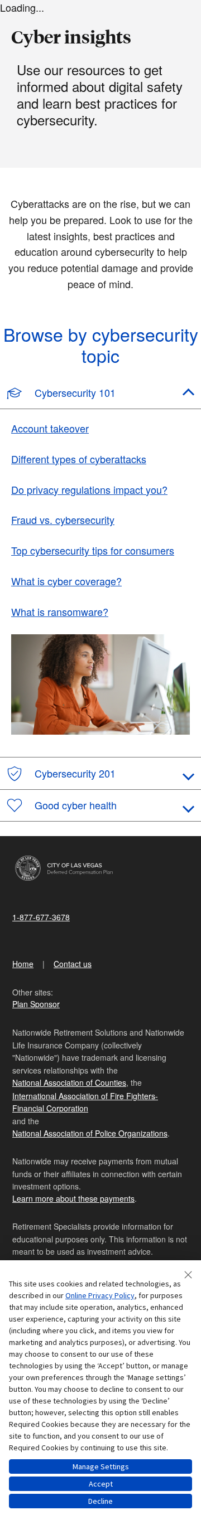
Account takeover (50, 428)
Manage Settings (101, 1466)
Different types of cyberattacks (78, 458)
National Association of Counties (69, 1082)
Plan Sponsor (36, 1003)
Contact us (73, 963)
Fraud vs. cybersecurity (62, 519)
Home (23, 963)
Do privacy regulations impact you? (89, 489)
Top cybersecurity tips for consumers (92, 550)
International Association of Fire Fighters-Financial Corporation (85, 1102)
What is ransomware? (59, 611)
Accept (101, 1484)
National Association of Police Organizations (90, 1133)
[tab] (100, 393)
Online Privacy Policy (100, 1295)
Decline (100, 1501)
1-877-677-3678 (41, 916)
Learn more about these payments (73, 1198)
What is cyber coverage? (66, 581)
